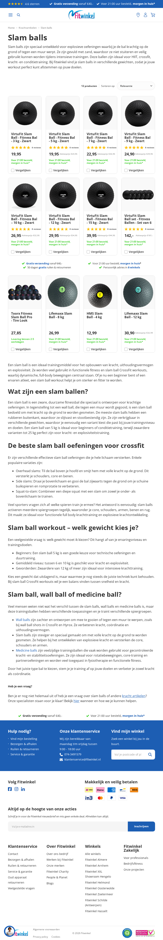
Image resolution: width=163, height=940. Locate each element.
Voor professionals (136, 858)
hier (77, 701)
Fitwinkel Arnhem (96, 865)
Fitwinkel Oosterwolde (99, 888)
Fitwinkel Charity (58, 871)
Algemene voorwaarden (46, 929)
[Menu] (10, 15)
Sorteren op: (108, 86)
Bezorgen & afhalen (24, 744)
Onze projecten (134, 869)
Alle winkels (93, 854)
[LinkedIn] (23, 789)
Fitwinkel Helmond (97, 882)
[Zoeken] (18, 15)
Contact (13, 854)
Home (11, 27)
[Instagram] (16, 789)
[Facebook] (10, 789)
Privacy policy (40, 936)
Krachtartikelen (28, 27)
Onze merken (55, 865)
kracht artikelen (134, 696)
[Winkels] (138, 15)
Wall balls (23, 620)
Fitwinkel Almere (96, 859)
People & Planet (57, 877)
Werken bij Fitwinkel (60, 859)
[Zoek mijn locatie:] (131, 15)
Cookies (55, 936)
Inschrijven (141, 826)
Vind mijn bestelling (24, 739)
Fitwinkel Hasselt (96, 911)
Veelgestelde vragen (21, 888)
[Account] (145, 15)
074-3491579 (72, 754)
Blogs (50, 883)
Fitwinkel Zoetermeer (99, 894)
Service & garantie (23, 754)
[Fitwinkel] (18, 933)
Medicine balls (26, 650)
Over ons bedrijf (57, 854)
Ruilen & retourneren (25, 749)
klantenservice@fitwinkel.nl (82, 759)
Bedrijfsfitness (133, 863)
